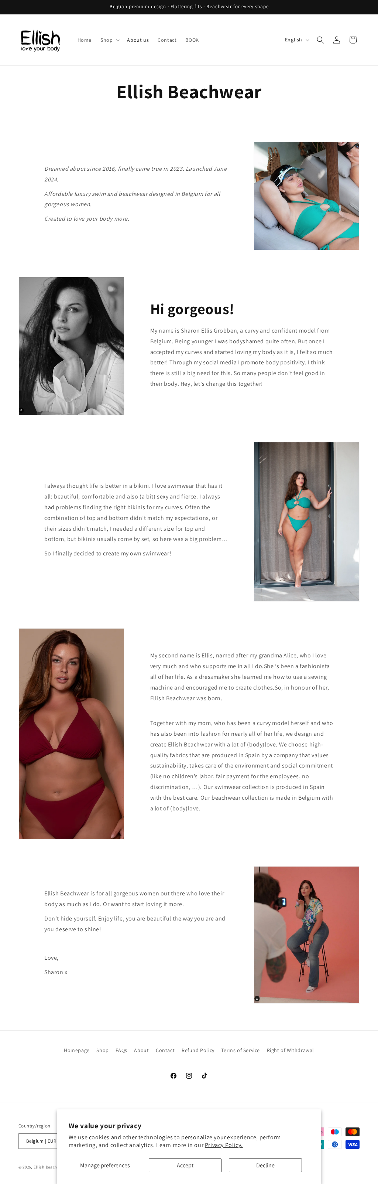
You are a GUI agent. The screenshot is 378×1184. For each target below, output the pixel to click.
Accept (185, 1165)
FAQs (121, 1050)
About (141, 1050)
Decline (265, 1165)
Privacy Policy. (224, 1145)
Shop (102, 1050)
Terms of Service (240, 1050)
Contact (165, 1050)
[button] (109, 40)
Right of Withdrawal (290, 1050)
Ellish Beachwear (50, 1167)
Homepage (77, 1050)
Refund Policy (198, 1050)
